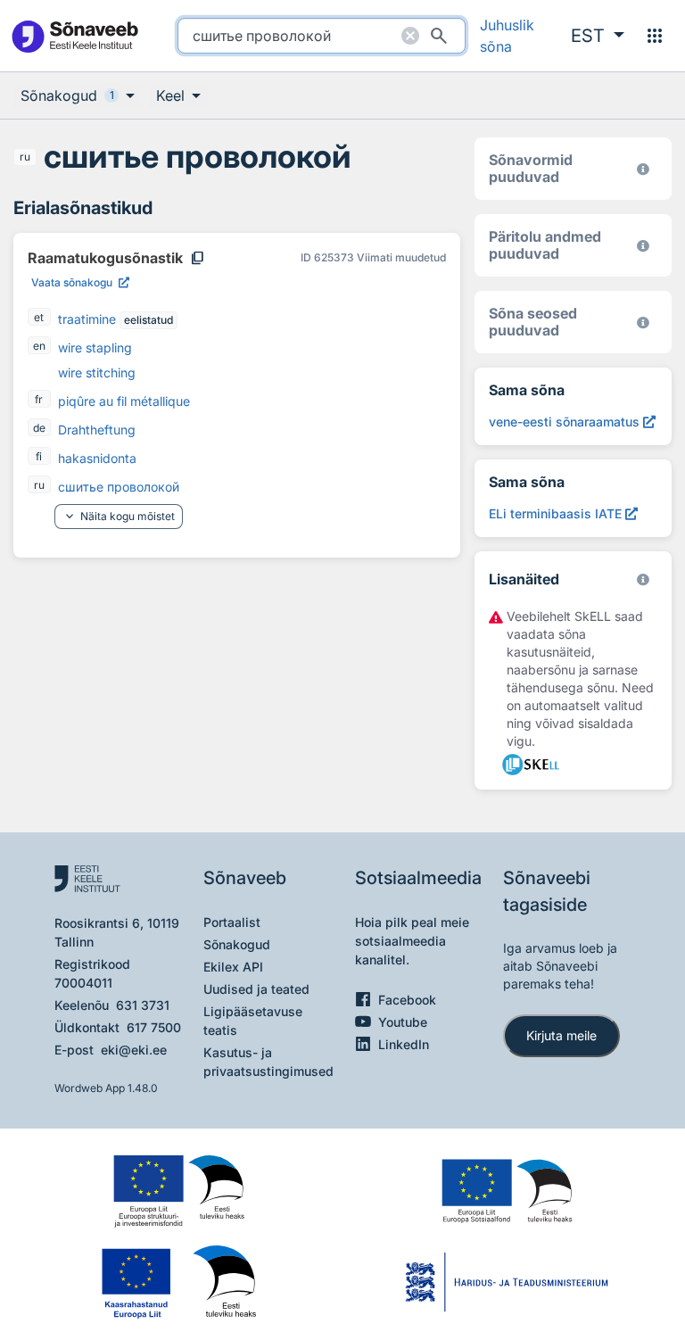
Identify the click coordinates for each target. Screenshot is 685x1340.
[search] (321, 36)
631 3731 (142, 1005)
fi (39, 456)
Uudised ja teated (256, 989)
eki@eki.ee (134, 1049)
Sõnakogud (236, 944)
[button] (597, 35)
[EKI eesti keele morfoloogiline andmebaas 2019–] (643, 169)
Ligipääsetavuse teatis (252, 1021)
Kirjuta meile (561, 1035)
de (39, 427)
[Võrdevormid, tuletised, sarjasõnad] (643, 322)
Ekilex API (233, 966)
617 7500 (154, 1027)
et (39, 317)
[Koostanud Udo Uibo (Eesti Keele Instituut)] (643, 246)
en (39, 345)
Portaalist (231, 922)
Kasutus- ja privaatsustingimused (268, 1062)
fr (39, 399)
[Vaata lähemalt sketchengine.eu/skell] (643, 579)
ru (25, 156)
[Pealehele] (74, 36)
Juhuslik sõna (507, 35)
